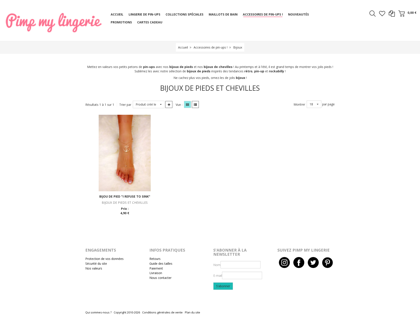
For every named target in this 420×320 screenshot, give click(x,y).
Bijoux (237, 47)
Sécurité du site (96, 263)
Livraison (155, 273)
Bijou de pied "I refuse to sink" (124, 196)
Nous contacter (160, 278)
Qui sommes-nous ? (98, 312)
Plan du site (192, 312)
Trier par (125, 105)
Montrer (299, 104)
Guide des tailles (160, 263)
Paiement (156, 268)
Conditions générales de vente (162, 312)
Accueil (183, 47)
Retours (155, 259)
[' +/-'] (168, 104)
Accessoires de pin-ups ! (211, 47)
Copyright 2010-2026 (127, 312)
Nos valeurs (93, 268)
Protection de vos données (104, 259)
